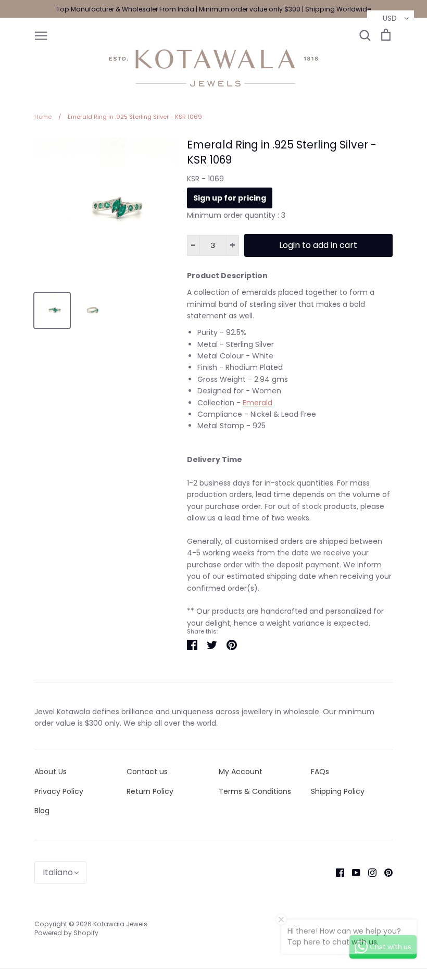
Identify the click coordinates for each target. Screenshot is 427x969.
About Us (50, 771)
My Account (240, 771)
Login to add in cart (318, 245)
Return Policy (150, 791)
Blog (41, 810)
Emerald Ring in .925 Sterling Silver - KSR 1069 (281, 152)
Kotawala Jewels (120, 924)
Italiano (58, 872)
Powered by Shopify (66, 932)
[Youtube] (352, 872)
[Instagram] (368, 872)
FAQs (320, 771)
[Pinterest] (384, 872)
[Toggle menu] (41, 35)
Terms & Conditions (255, 791)
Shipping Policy (338, 791)
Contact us (147, 771)
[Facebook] (336, 872)
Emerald (257, 402)
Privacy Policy (58, 791)
